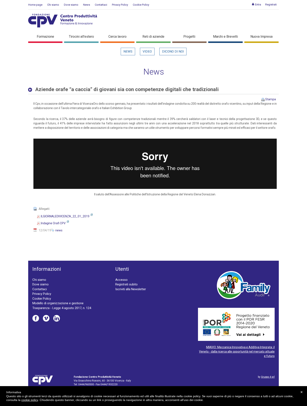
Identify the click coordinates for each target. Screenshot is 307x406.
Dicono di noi (173, 51)
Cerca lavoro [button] (117, 37)
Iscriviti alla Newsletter (130, 289)
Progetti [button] (189, 37)
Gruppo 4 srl (268, 376)
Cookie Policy (141, 4)
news (58, 230)
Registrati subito (126, 284)
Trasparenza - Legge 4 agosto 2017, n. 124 (61, 308)
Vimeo (46, 318)
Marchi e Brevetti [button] (225, 37)
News (86, 4)
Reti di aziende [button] (153, 37)
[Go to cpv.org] (62, 20)
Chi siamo (53, 4)
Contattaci (101, 4)
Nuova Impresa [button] (261, 37)
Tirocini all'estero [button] (81, 37)
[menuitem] (256, 4)
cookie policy (29, 400)
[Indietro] (31, 89)
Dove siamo (71, 4)
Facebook (35, 318)
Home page (35, 4)
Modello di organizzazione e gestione (58, 303)
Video (147, 51)
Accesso (121, 280)
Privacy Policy (120, 4)
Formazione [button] (45, 37)
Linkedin (56, 318)
